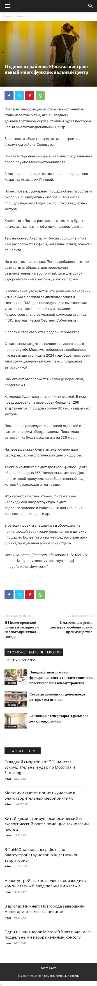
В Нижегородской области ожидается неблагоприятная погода (22, 629)
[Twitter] (19, 95)
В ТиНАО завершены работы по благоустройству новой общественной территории (42, 855)
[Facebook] (9, 95)
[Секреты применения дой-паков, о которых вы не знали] (16, 699)
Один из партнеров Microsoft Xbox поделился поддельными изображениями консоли (48, 934)
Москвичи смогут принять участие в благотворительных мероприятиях (40, 795)
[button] (7, 6)
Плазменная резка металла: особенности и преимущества (71, 627)
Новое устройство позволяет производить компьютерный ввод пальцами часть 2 (45, 883)
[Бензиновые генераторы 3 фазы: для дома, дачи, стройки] (16, 721)
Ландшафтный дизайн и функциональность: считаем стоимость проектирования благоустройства (60, 677)
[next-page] (14, 737)
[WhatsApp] (40, 95)
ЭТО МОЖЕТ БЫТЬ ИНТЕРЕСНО (34, 652)
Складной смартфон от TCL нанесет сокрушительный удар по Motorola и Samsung (40, 767)
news (8, 778)
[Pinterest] (29, 95)
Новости (21, 16)
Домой (7, 16)
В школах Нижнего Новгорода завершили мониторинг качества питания (45, 908)
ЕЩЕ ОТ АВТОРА (21, 659)
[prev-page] (7, 737)
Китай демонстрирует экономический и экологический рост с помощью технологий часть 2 (47, 824)
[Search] (90, 6)
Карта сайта (48, 968)
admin (9, 804)
